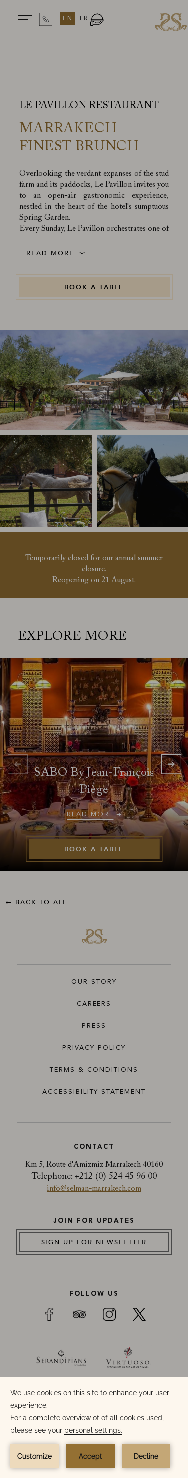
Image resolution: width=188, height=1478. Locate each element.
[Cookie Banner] (94, 1427)
